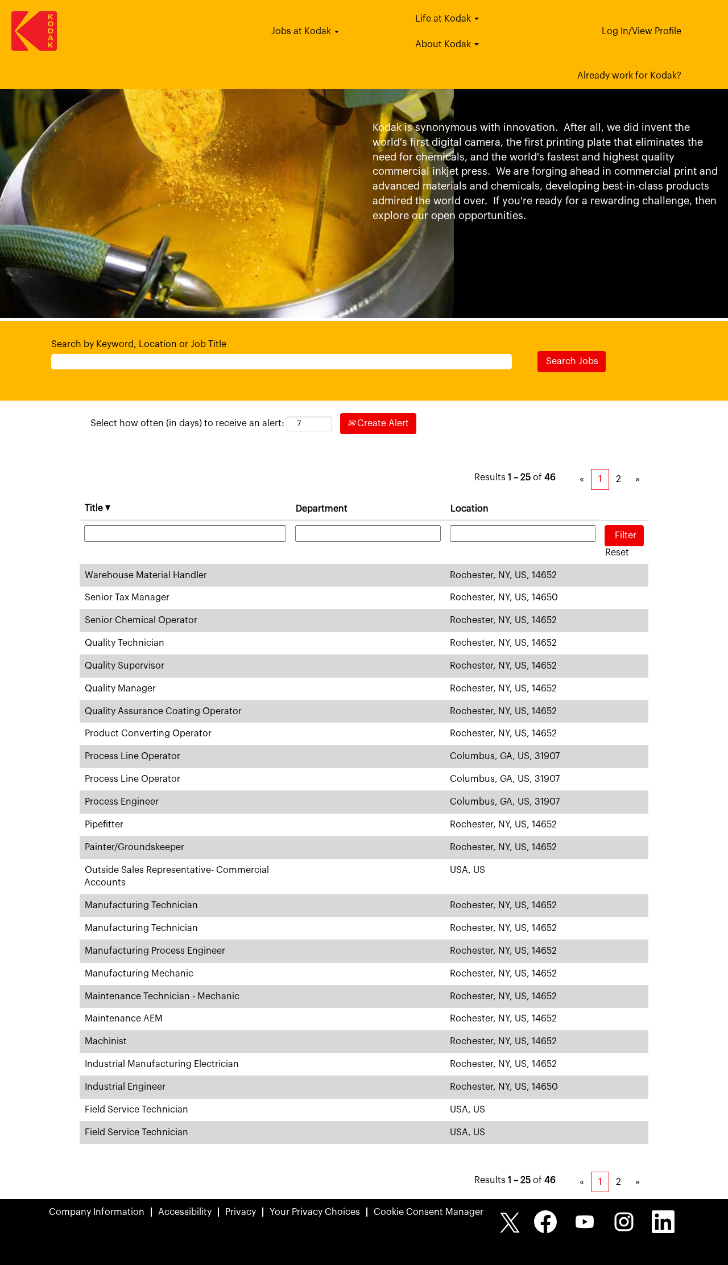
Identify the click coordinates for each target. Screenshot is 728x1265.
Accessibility (185, 1212)
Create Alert (382, 423)
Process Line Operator (132, 756)
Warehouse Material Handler (146, 575)
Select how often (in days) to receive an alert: (187, 423)
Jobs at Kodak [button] (302, 31)
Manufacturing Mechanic (139, 973)
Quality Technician (124, 643)
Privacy (240, 1212)
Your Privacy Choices (315, 1212)
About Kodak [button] (444, 44)
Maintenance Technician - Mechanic (162, 996)
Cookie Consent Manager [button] (428, 1212)
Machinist (106, 1041)
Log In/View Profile (641, 31)
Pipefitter (104, 824)
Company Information (96, 1212)
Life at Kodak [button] (444, 18)
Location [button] (469, 508)
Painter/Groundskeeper (134, 847)
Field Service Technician (136, 1109)
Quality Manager (120, 688)
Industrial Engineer (125, 1086)
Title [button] (95, 508)
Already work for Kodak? (629, 75)
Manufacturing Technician (141, 905)
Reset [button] (617, 552)
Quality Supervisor (124, 665)
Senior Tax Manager (127, 597)
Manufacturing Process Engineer (155, 950)
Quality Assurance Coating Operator (163, 711)
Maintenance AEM (124, 1018)
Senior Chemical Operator (141, 620)
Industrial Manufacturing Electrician (162, 1064)
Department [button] (322, 508)
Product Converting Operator (148, 733)
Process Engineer (122, 801)
